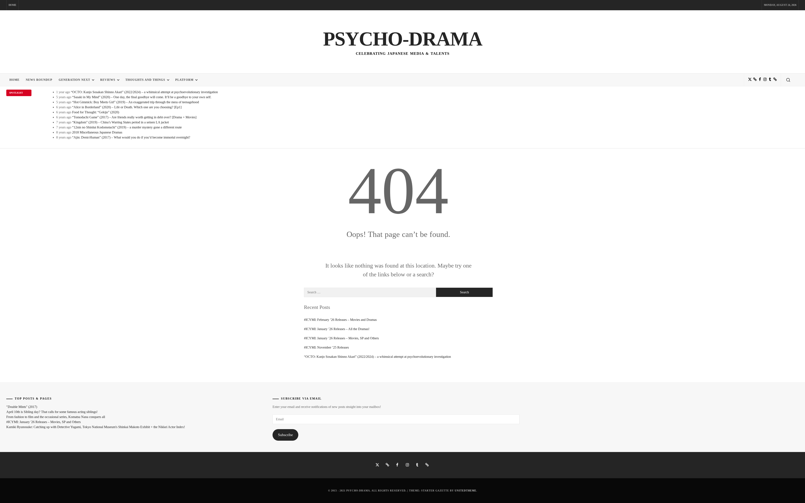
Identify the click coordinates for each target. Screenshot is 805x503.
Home (12, 5)
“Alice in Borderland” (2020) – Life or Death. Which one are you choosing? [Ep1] (127, 107)
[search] (788, 80)
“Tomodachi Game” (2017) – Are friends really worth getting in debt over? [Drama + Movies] (134, 117)
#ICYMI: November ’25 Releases (326, 347)
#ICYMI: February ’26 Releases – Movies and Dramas (340, 319)
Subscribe (285, 435)
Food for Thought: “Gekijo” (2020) (95, 112)
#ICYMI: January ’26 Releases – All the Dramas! (336, 329)
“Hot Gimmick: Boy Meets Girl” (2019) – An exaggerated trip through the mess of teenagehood (135, 102)
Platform (184, 79)
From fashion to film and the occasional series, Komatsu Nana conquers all (55, 417)
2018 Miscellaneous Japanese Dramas (97, 132)
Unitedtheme (465, 490)
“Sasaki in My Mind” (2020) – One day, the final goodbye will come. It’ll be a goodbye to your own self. (141, 97)
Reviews (107, 79)
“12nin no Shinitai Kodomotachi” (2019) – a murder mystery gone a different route (127, 127)
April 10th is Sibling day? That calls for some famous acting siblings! (51, 412)
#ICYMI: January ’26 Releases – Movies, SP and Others (341, 338)
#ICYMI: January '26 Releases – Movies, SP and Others (43, 422)
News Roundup (39, 79)
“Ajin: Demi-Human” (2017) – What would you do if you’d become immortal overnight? (131, 137)
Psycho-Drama (402, 39)
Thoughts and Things (145, 79)
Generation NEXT (74, 79)
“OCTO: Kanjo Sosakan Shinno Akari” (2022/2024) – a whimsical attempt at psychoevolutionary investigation (144, 92)
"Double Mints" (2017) (21, 407)
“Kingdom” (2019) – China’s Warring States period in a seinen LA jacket (120, 122)
